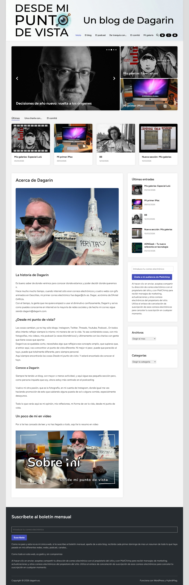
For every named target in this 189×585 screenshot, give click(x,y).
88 (100, 156)
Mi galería (148, 35)
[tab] (15, 117)
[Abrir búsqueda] (157, 35)
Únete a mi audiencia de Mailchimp (152, 277)
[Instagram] (168, 35)
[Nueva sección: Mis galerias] (158, 138)
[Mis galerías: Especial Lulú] (149, 62)
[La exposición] (65, 78)
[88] (116, 138)
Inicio (78, 35)
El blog (88, 35)
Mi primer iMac (65, 156)
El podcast (100, 35)
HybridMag (171, 580)
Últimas (15, 118)
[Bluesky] (162, 35)
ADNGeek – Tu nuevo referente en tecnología (156, 245)
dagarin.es (35, 580)
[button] (106, 49)
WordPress (159, 580)
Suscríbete (19, 537)
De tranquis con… (118, 35)
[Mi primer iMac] (149, 94)
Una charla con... (33, 118)
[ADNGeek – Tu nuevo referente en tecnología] (137, 244)
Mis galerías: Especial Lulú (28, 156)
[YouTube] (175, 35)
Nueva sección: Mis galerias (156, 156)
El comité (135, 35)
